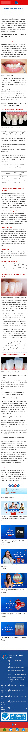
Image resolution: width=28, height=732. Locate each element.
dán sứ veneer (20, 470)
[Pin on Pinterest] (15, 485)
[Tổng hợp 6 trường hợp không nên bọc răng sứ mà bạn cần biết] (14, 604)
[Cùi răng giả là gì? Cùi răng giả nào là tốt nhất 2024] (14, 629)
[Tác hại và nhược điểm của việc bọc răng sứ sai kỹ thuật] (14, 580)
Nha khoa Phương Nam (7, 452)
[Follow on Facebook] (13, 724)
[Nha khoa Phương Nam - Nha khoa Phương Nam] (16, 2)
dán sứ (18, 384)
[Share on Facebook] (9, 485)
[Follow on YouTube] (15, 724)
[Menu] (6, 2)
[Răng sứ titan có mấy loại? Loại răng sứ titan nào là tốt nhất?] (14, 532)
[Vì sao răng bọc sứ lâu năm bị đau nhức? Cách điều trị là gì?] (14, 556)
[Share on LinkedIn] (18, 485)
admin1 (21, 13)
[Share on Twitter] (12, 485)
